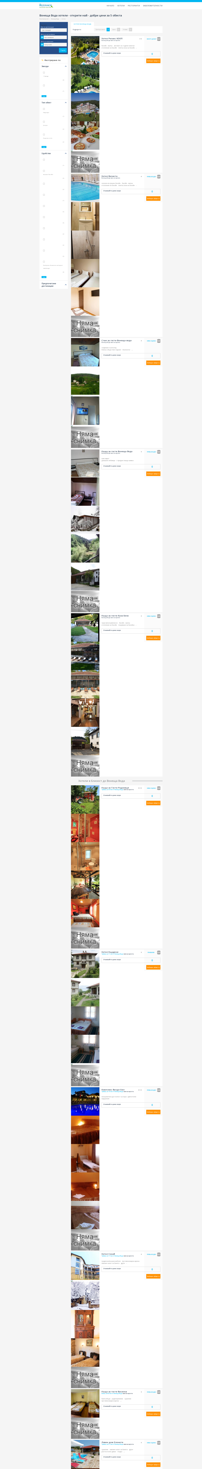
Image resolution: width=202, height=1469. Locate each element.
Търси (62, 50)
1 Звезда (45, 76)
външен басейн (48, 170)
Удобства (46, 149)
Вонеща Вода (55, 19)
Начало (110, 6)
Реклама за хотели (48, 607)
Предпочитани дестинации (49, 242)
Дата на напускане (47, 41)
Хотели (121, 6)
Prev (73, 50)
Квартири (46, 110)
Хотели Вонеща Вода (82, 24)
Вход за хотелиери (48, 594)
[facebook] (136, 608)
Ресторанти (134, 6)
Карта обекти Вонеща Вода (84, 489)
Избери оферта (153, 61)
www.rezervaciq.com (80, 603)
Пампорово (108, 594)
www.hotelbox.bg (78, 611)
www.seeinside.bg (79, 607)
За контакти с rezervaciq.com (51, 603)
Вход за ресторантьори (49, 598)
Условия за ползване (48, 590)
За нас (43, 611)
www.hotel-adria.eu (79, 616)
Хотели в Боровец (110, 590)
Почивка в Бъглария (80, 598)
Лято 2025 (76, 585)
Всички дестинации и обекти (114, 598)
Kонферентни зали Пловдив (83, 590)
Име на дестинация (47, 27)
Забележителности (153, 6)
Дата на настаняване (48, 34)
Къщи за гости (47, 136)
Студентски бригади (80, 594)
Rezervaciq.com (44, 19)
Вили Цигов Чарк (110, 585)
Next (98, 50)
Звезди (45, 66)
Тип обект (46, 100)
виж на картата (115, 40)
